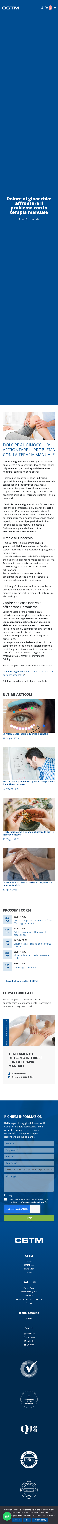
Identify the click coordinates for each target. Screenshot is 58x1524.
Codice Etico (29, 1295)
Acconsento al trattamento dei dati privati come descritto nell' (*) (28, 1200)
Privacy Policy (29, 1288)
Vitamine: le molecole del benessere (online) (32, 957)
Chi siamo (29, 1261)
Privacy (8, 1195)
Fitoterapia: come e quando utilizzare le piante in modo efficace (28, 833)
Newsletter (29, 1269)
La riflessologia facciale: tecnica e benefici (25, 733)
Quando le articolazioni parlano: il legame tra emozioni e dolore (27, 884)
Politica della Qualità (29, 1291)
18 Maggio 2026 (11, 839)
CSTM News (29, 1265)
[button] (7, 1516)
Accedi (29, 1318)
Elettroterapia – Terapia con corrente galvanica (32, 945)
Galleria (29, 1272)
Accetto (16, 1520)
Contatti (29, 1303)
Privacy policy (40, 1520)
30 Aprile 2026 (10, 889)
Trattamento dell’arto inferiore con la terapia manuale (25, 1059)
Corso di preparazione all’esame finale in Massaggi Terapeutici (34, 922)
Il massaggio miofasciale (26, 967)
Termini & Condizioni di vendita (29, 1299)
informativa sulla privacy (32, 1202)
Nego (27, 1520)
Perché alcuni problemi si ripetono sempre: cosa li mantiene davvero (29, 783)
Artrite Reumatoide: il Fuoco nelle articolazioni (30, 933)
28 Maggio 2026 (11, 788)
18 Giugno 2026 (11, 738)
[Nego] (54, 1515)
